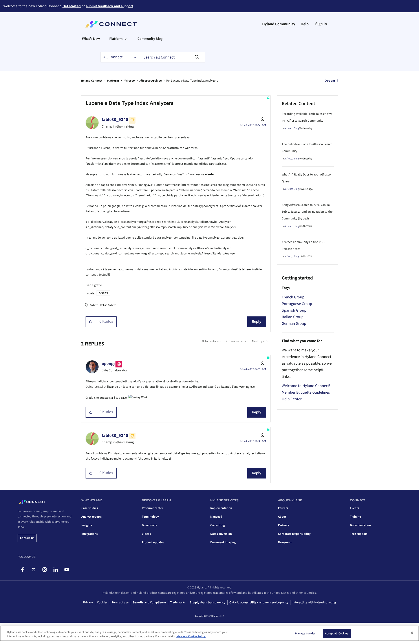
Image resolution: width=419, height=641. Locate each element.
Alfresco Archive (150, 81)
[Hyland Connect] (111, 24)
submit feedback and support (109, 6)
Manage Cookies (305, 634)
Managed (216, 517)
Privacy (88, 602)
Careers (283, 508)
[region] (209, 633)
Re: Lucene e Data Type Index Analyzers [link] (192, 81)
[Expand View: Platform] (126, 39)
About (282, 517)
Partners (283, 525)
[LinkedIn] (55, 569)
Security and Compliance (149, 602)
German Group (294, 323)
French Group (293, 297)
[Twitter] (33, 569)
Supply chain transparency (207, 602)
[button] (91, 322)
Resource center (152, 508)
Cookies (102, 602)
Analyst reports (91, 517)
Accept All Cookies (336, 634)
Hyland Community (278, 24)
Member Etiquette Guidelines (306, 392)
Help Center (292, 399)
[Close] (412, 632)
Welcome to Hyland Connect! (306, 386)
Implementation (221, 508)
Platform (113, 81)
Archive (103, 293)
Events (354, 508)
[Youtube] (66, 569)
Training (355, 517)
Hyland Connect (91, 81)
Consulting (217, 525)
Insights (86, 525)
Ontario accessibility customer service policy (258, 602)
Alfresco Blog (291, 128)
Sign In (321, 24)
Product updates (153, 542)
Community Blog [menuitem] (150, 38)
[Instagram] (44, 569)
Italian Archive (108, 305)
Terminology (150, 517)
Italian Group (293, 317)
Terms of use (120, 602)
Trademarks (178, 602)
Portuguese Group (297, 304)
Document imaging (223, 542)
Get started (71, 6)
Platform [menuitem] (116, 38)
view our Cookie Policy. (191, 636)
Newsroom (285, 542)
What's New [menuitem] (91, 38)
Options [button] (330, 81)
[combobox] (172, 57)
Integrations (89, 534)
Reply (256, 321)
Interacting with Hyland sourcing (314, 602)
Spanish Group (294, 310)
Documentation (360, 525)
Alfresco (129, 81)
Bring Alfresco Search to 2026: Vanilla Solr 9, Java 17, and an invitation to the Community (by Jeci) (307, 212)
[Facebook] (22, 569)
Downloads (149, 525)
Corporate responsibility (294, 534)
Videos (146, 534)
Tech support (358, 534)
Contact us (27, 538)
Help (305, 24)
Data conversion (221, 534)
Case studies (89, 508)
